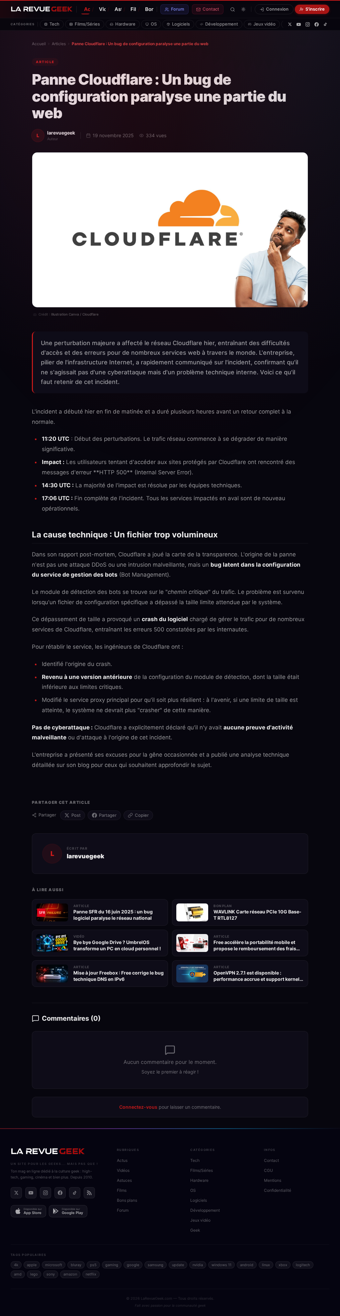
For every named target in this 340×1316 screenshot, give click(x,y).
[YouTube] (299, 24)
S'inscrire (315, 9)
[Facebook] (316, 24)
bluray (76, 1265)
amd (18, 1274)
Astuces (118, 9)
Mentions (272, 1180)
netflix (91, 1274)
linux (266, 1265)
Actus (87, 9)
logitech (303, 1265)
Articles (59, 43)
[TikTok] (325, 24)
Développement (221, 24)
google (133, 1265)
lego (34, 1274)
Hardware (125, 24)
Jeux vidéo (264, 24)
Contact (211, 9)
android (246, 1265)
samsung (155, 1265)
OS (154, 24)
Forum (177, 9)
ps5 (93, 1265)
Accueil (39, 43)
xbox (283, 1265)
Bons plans (149, 9)
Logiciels (181, 24)
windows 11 (221, 1265)
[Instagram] (307, 24)
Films (133, 9)
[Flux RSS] (89, 1192)
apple (32, 1265)
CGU (268, 1170)
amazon (70, 1274)
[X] (290, 24)
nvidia (198, 1265)
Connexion (277, 9)
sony (50, 1274)
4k (16, 1265)
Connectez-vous (138, 1107)
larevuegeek (61, 133)
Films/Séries (87, 24)
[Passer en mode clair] (243, 9)
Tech (54, 24)
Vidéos (102, 9)
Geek (195, 1230)
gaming (111, 1265)
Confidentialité (277, 1190)
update (178, 1265)
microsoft (53, 1265)
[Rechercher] (232, 9)
